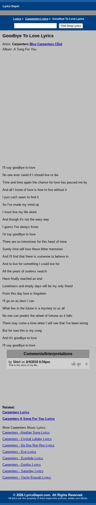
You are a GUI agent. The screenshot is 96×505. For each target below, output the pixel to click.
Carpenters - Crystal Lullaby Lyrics (27, 439)
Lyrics (17, 18)
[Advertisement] (48, 115)
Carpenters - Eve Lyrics (19, 452)
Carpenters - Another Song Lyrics (26, 432)
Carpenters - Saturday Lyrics (22, 471)
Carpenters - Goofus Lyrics (21, 464)
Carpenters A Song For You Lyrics (28, 419)
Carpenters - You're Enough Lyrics (26, 477)
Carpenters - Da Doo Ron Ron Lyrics (28, 445)
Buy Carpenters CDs (46, 44)
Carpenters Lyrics (36, 18)
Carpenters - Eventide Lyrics (22, 458)
